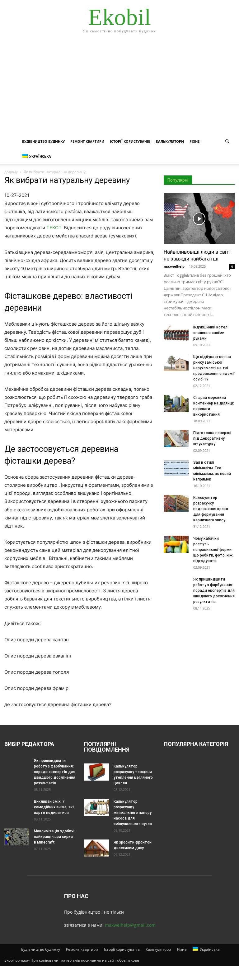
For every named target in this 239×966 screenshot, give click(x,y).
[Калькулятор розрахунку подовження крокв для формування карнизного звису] (176, 503)
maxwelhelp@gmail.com (130, 925)
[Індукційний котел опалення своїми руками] (176, 333)
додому (11, 172)
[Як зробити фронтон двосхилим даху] (96, 848)
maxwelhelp (174, 266)
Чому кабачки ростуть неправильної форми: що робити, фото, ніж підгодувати (212, 549)
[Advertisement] (119, 87)
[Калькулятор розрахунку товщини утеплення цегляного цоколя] (96, 772)
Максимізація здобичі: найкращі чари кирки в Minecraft (54, 836)
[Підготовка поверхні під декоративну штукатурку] (176, 438)
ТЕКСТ (53, 228)
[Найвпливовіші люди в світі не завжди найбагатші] (199, 218)
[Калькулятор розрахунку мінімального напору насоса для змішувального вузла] (96, 807)
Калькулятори (170, 141)
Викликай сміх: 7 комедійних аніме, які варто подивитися (54, 807)
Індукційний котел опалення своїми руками (210, 333)
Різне (194, 141)
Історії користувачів (130, 141)
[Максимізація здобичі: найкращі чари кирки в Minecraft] (16, 836)
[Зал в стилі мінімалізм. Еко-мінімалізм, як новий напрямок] (176, 468)
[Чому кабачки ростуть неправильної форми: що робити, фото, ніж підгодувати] (176, 544)
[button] (227, 142)
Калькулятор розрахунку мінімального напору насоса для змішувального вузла (133, 812)
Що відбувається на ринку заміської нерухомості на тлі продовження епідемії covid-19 (214, 368)
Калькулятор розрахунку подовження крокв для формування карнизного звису (210, 508)
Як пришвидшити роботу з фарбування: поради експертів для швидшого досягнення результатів (214, 590)
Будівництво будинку (43, 141)
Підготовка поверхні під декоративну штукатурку (212, 438)
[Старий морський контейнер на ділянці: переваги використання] (176, 403)
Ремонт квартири (87, 141)
